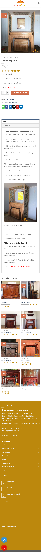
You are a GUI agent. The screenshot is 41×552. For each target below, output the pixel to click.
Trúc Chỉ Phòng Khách (8, 467)
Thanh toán (10, 482)
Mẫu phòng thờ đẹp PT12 (28, 390)
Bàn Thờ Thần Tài (6, 445)
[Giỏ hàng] (39, 3)
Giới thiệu (10, 488)
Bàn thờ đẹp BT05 (6, 332)
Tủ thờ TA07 (4, 302)
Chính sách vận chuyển (13, 494)
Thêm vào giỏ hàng (20, 93)
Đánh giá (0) (6, 125)
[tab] (20, 121)
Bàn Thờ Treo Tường (7, 448)
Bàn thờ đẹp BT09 (6, 360)
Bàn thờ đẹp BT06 (26, 360)
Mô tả (4, 121)
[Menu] (2, 3)
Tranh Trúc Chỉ (5, 463)
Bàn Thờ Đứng (14, 57)
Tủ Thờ (3, 470)
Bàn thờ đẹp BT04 (6, 390)
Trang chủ (4, 57)
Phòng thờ (4, 456)
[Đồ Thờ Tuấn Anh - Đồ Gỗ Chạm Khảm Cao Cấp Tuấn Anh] (20, 3)
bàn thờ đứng (13, 102)
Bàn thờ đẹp (7, 102)
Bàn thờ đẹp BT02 (26, 332)
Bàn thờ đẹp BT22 (26, 302)
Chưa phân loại (5, 452)
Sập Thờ (3, 459)
